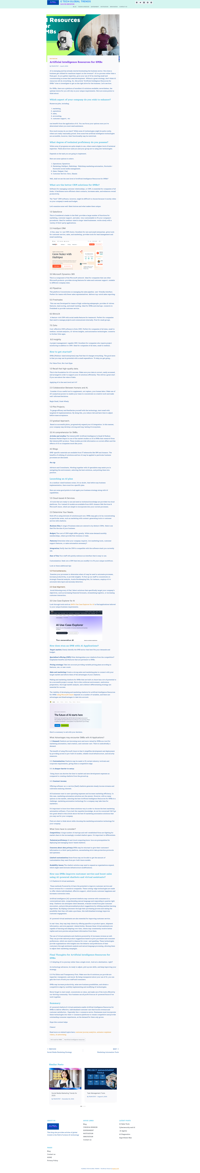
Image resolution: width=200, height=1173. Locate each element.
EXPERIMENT (95, 6)
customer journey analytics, (86, 1032)
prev (50, 1087)
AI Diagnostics (124, 1134)
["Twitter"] (140, 2)
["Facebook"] (136, 2)
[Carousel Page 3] (85, 1106)
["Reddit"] (151, 2)
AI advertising (61, 1035)
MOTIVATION (104, 6)
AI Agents (123, 1131)
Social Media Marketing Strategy (59, 1050)
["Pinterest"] (147, 2)
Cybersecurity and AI (127, 1127)
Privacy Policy (52, 1160)
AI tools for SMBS (56, 1039)
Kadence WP (115, 1168)
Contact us (123, 6)
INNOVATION (114, 6)
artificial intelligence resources (74, 1039)
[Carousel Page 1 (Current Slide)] (81, 1106)
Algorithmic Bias (125, 1138)
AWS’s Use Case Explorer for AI (82, 604)
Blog (74, 6)
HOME (49, 1157)
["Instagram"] (144, 2)
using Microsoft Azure (65, 695)
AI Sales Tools (124, 1124)
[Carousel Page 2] (83, 1106)
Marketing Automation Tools (108, 1050)
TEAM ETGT (55, 66)
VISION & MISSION (83, 6)
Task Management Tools (96, 1093)
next (116, 1087)
